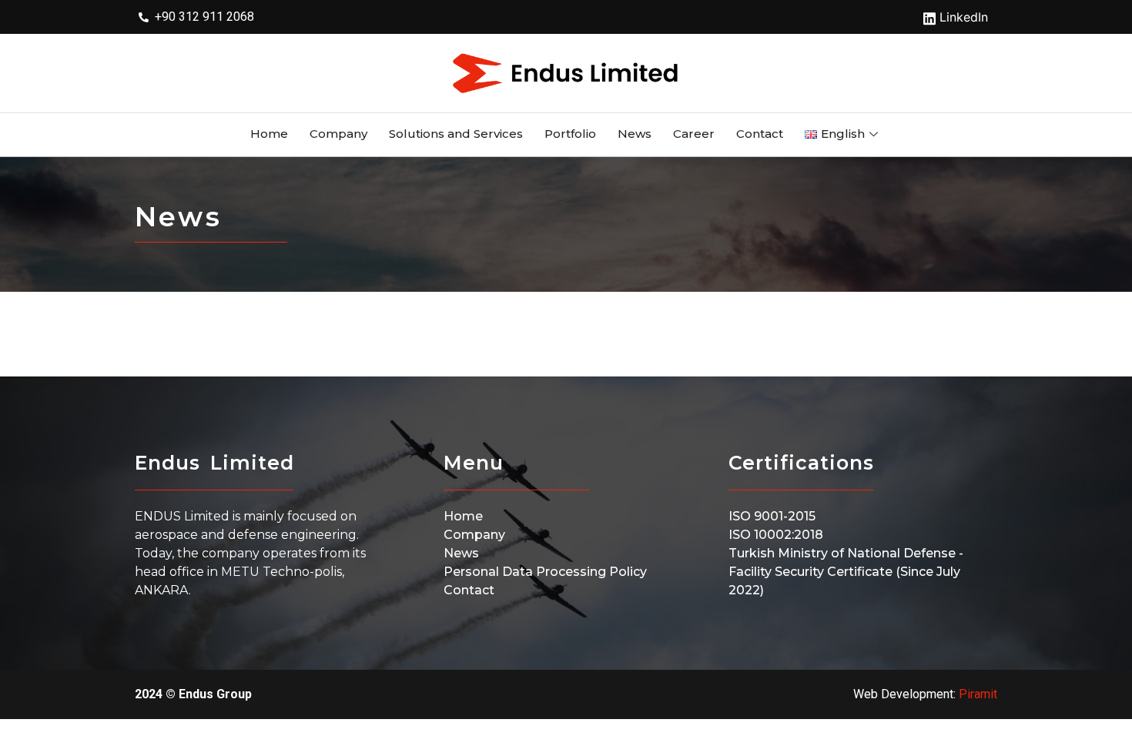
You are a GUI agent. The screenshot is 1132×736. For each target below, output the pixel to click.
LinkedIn (962, 17)
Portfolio (570, 133)
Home (269, 133)
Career (694, 133)
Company (338, 133)
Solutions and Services (456, 133)
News (634, 133)
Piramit (978, 694)
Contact (759, 133)
